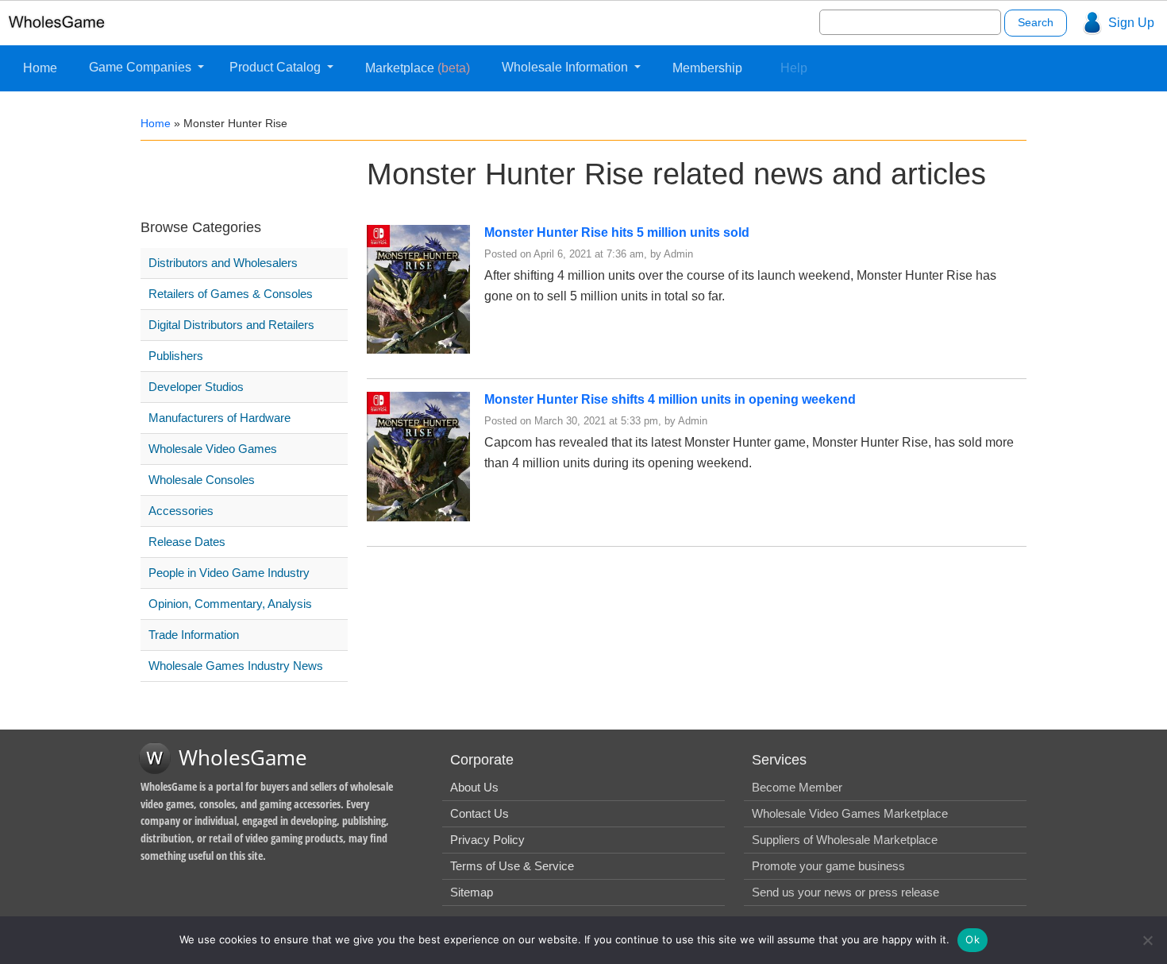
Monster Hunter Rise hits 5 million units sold (616, 232)
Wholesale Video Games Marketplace (850, 813)
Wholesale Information (566, 67)
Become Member (797, 787)
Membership (707, 68)
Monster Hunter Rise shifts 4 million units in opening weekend (670, 399)
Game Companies (141, 67)
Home (40, 68)
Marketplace (417, 68)
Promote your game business (828, 866)
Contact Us (479, 813)
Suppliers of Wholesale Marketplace (845, 839)
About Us (474, 787)
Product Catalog (276, 67)
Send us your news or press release (845, 892)
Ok (972, 939)
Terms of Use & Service (512, 866)
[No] (1147, 940)
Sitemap (471, 892)
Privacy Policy (487, 839)
